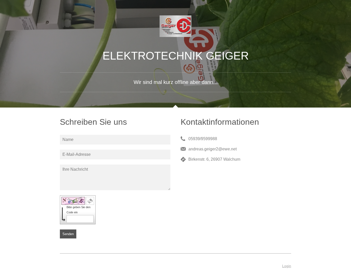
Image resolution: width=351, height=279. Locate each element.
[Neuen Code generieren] (90, 201)
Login (286, 266)
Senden (68, 234)
